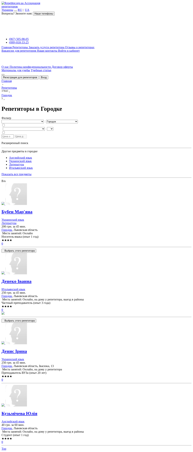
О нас (6, 66)
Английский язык (20, 157)
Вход (44, 77)
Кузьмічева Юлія (19, 413)
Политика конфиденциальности (31, 66)
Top (4, 448)
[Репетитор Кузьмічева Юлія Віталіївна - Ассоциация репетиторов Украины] (96, 396)
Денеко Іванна (16, 281)
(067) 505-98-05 (19, 39)
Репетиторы (20, 47)
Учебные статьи (41, 70)
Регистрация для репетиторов (20, 77)
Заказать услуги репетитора (47, 47)
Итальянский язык (21, 167)
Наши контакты (47, 50)
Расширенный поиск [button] (15, 143)
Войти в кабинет (69, 50)
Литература (16, 164)
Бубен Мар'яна (17, 211)
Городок (7, 229)
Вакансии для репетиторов (19, 50)
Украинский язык (20, 161)
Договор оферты (62, 66)
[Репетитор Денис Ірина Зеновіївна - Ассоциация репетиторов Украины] (96, 334)
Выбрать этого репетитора (19, 250)
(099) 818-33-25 (19, 42)
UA (27, 9)
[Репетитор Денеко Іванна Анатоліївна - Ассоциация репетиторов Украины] (96, 264)
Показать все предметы (16, 174)
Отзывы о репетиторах (79, 47)
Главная (7, 47)
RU (20, 9)
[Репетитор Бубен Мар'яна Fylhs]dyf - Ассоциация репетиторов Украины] (96, 194)
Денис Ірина (14, 351)
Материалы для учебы (16, 70)
